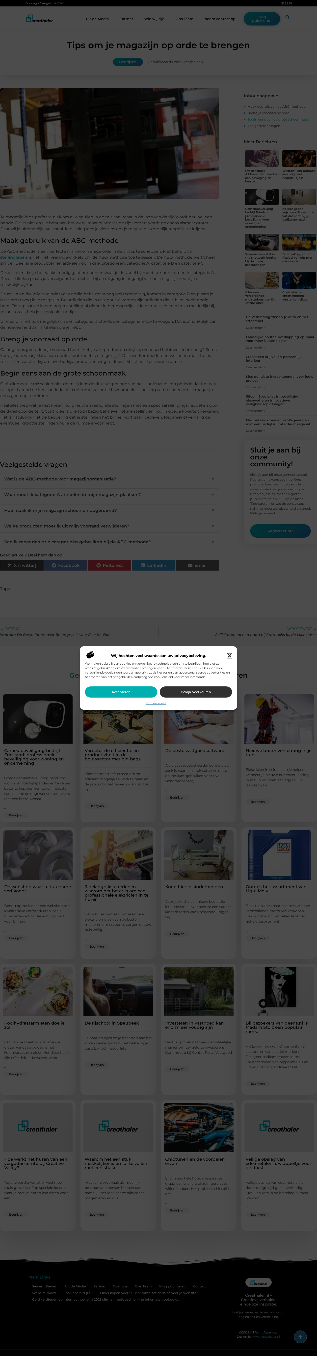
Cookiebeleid (156, 703)
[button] (229, 655)
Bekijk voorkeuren (196, 692)
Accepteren (121, 692)
